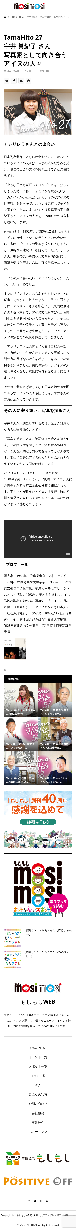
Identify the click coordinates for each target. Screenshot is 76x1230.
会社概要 (38, 1113)
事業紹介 (38, 1122)
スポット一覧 (38, 1066)
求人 (38, 1085)
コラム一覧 (38, 1076)
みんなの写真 (38, 1094)
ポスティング (38, 1132)
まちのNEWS (38, 1048)
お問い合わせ (38, 1104)
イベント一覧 (38, 1057)
